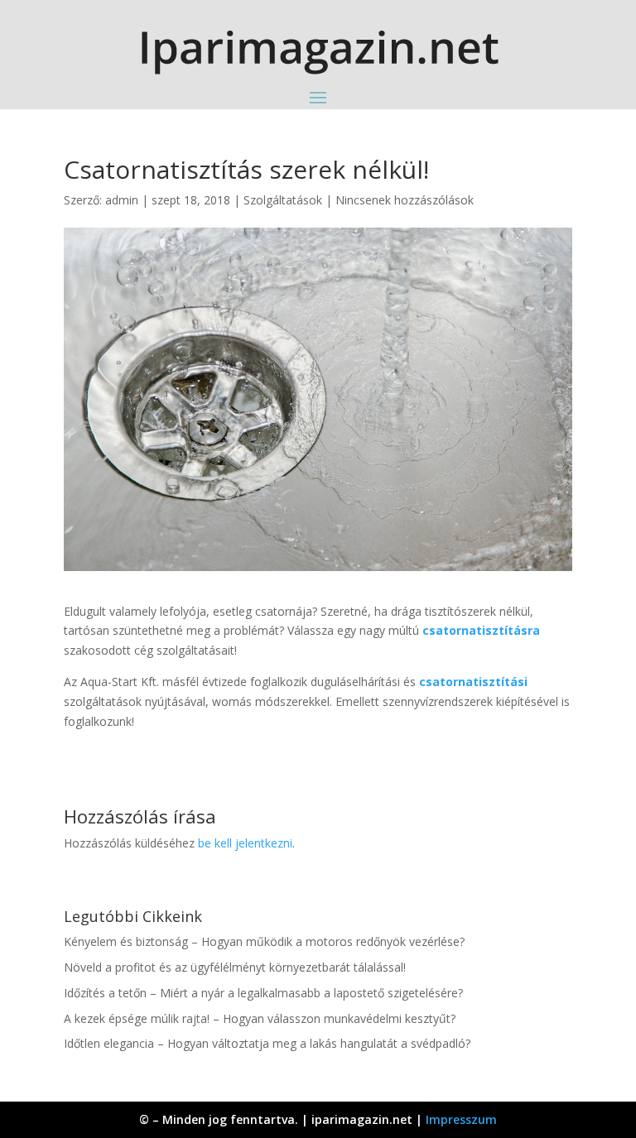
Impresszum (461, 1119)
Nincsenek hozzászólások (404, 200)
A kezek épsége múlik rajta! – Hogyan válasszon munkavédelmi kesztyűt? (259, 1018)
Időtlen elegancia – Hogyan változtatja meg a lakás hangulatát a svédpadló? (267, 1043)
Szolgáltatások (282, 200)
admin (121, 200)
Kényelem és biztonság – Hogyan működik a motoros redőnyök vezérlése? (264, 941)
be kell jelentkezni (245, 843)
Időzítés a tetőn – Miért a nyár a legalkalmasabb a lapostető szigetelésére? (263, 993)
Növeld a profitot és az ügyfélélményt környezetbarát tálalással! (235, 967)
